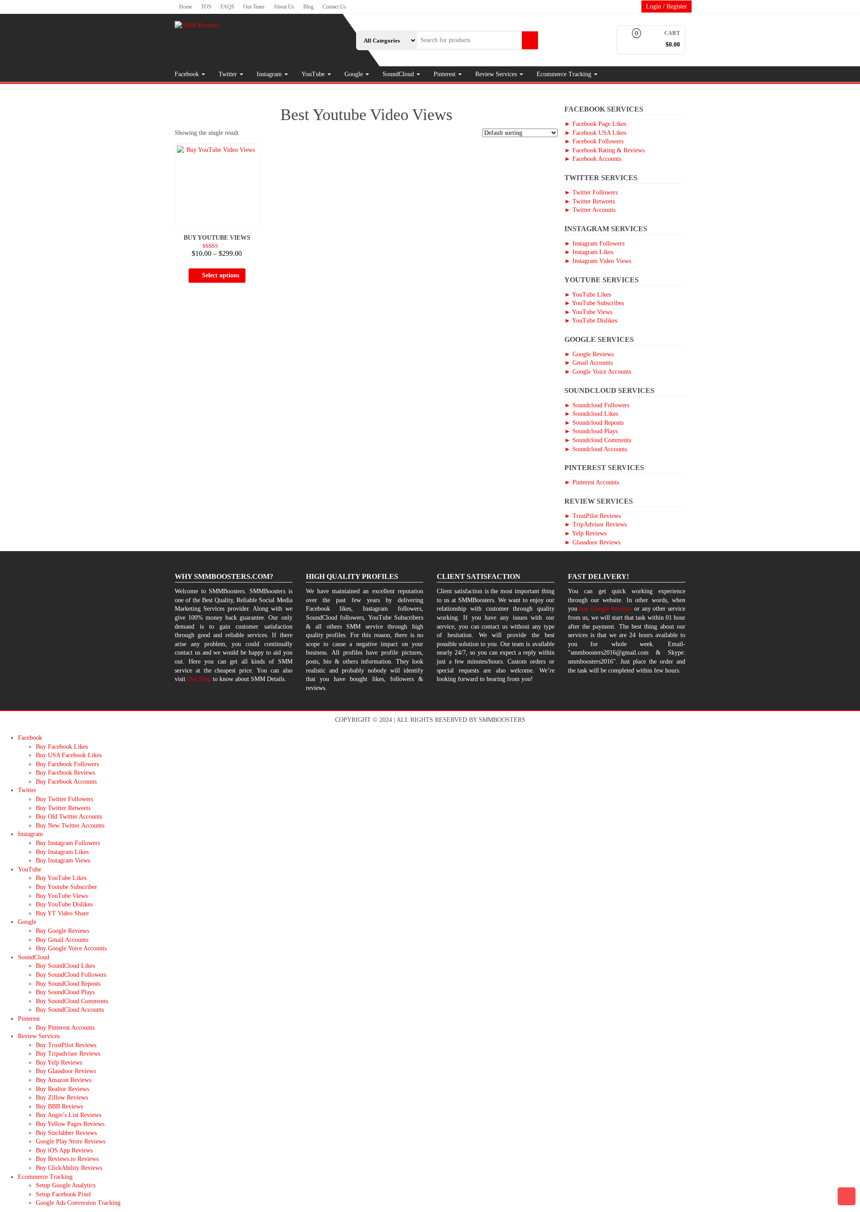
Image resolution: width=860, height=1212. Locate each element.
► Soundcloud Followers (596, 405)
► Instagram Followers (594, 243)
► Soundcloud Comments (597, 440)
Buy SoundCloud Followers (71, 974)
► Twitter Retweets (589, 201)
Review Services (497, 74)
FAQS (227, 7)
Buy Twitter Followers (64, 799)
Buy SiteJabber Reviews (66, 1133)
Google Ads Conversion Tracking (78, 1202)
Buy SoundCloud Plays (65, 992)
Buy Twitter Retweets (63, 808)
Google (354, 74)
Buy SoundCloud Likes (65, 965)
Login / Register (666, 6)
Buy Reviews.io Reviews (67, 1159)
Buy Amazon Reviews (63, 1080)
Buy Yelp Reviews (59, 1062)
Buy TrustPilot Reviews (66, 1045)
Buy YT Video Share (62, 913)
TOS (206, 7)
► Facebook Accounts (592, 158)
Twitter (229, 74)
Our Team (253, 7)
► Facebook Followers (594, 141)
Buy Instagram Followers (68, 843)
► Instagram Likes (588, 252)
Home (185, 7)
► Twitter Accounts (589, 210)
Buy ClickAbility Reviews (69, 1168)
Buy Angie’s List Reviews (68, 1115)
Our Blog (199, 679)
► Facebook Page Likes (595, 124)
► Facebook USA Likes (595, 132)
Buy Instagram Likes (62, 852)
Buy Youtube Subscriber (66, 887)
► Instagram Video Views (597, 261)
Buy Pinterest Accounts (65, 1027)
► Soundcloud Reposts (594, 422)
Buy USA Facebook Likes (69, 755)
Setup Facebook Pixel (63, 1194)
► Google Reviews (589, 354)
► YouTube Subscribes (594, 303)
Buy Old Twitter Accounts (69, 816)
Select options (220, 275)
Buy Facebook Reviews (65, 772)
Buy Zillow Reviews (62, 1097)
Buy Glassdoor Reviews (66, 1071)
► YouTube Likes (587, 294)
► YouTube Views (588, 312)
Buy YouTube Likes (61, 878)
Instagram (270, 74)
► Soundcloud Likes (591, 413)
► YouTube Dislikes (590, 320)
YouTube (314, 74)
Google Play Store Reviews (70, 1141)
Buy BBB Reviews (59, 1106)
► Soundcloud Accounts (595, 449)
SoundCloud (399, 74)
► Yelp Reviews (585, 533)
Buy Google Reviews (62, 930)
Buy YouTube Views (62, 896)
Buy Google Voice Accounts (71, 948)
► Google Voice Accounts (597, 371)
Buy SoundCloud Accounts (70, 1009)
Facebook (188, 74)
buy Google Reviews (605, 608)
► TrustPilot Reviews (592, 516)
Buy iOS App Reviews (64, 1150)
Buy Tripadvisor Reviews (68, 1053)
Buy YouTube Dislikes (64, 904)
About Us (283, 7)
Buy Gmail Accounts (62, 939)
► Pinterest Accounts (591, 482)
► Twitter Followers (591, 192)
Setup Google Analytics (65, 1185)
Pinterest (445, 74)
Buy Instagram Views (63, 860)
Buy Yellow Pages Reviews (70, 1124)
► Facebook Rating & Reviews (604, 150)
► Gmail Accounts (588, 362)
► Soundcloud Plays (591, 431)
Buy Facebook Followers (67, 764)
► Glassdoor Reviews (592, 542)
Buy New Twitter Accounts (70, 825)
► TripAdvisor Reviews (595, 524)
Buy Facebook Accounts (66, 781)
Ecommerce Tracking (565, 74)
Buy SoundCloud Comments (72, 1001)
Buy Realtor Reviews (62, 1089)
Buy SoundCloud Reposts (68, 983)
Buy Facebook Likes (62, 746)
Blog (308, 7)
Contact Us (334, 7)
